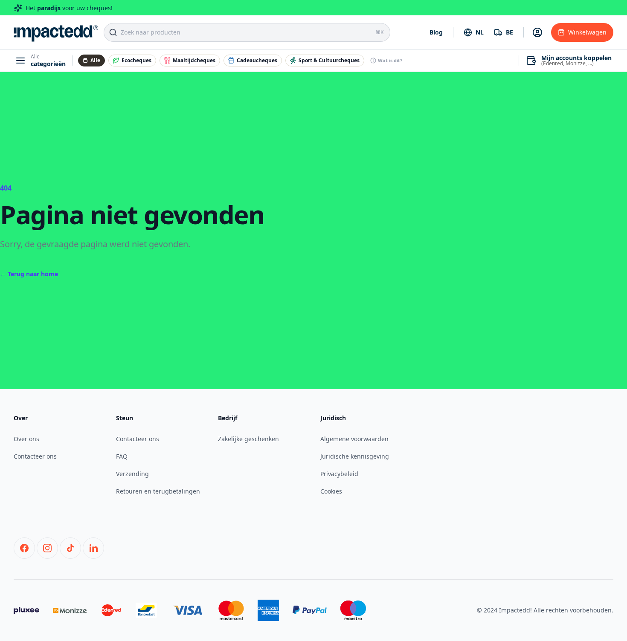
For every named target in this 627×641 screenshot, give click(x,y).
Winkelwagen (587, 32)
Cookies (331, 491)
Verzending (132, 474)
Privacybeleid (339, 474)
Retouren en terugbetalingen (158, 491)
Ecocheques (136, 60)
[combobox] (474, 32)
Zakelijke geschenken (248, 439)
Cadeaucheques (257, 60)
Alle (95, 60)
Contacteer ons (35, 456)
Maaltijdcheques (194, 60)
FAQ (122, 456)
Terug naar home (29, 274)
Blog (436, 32)
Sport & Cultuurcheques (329, 60)
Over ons (26, 439)
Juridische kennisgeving (354, 456)
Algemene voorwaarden (354, 439)
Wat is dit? (390, 60)
